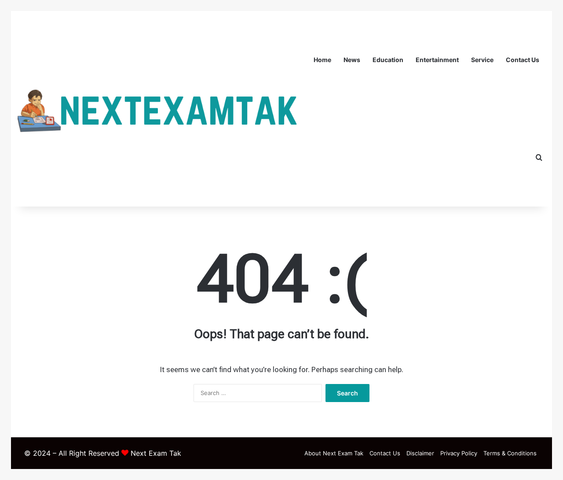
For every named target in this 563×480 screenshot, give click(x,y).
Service (482, 59)
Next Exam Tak (156, 453)
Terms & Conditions (510, 453)
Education (388, 59)
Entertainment (437, 59)
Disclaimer (420, 453)
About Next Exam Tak (333, 453)
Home (322, 59)
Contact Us (522, 59)
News (352, 59)
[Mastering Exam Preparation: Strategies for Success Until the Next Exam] (162, 109)
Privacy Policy (458, 453)
